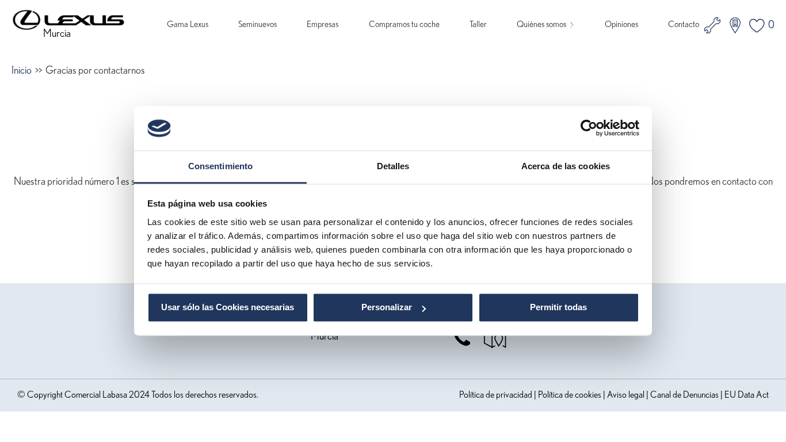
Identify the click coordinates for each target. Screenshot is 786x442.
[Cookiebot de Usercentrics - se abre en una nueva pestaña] (589, 128)
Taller (478, 24)
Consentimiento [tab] (220, 166)
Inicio (22, 71)
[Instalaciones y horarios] (734, 25)
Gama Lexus (187, 24)
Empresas (322, 24)
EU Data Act (746, 394)
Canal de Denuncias (684, 394)
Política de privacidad (495, 394)
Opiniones (621, 24)
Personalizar (386, 308)
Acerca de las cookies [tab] (565, 166)
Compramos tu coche (404, 24)
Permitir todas (558, 308)
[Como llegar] (495, 338)
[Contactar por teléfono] (468, 338)
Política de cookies (569, 394)
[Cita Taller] (712, 25)
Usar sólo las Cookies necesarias (227, 308)
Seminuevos (257, 24)
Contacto (683, 24)
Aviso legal (625, 394)
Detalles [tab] (393, 166)
